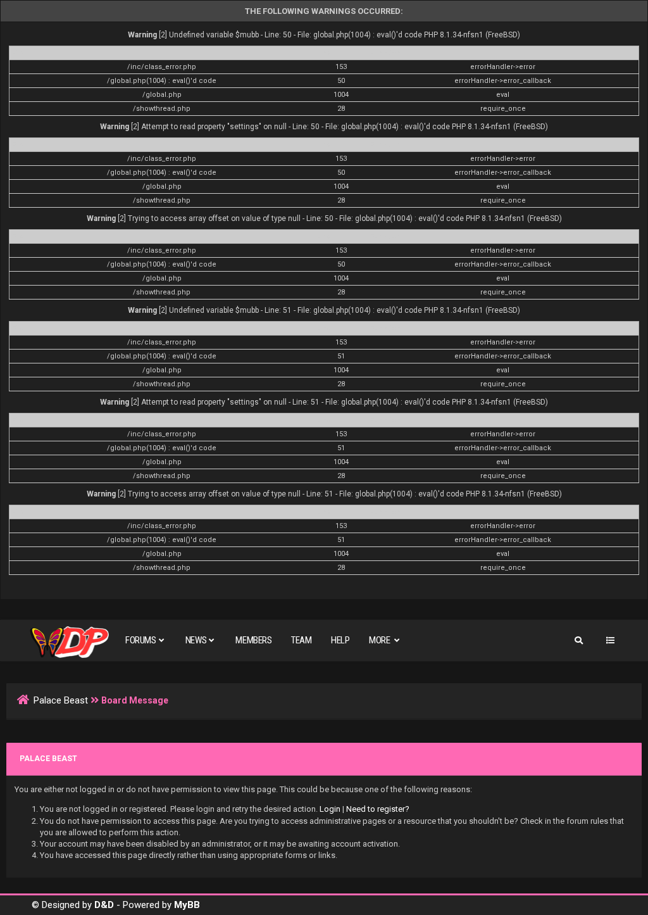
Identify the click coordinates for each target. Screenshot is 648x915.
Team (301, 640)
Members (253, 640)
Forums (140, 640)
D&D (104, 905)
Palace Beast (61, 700)
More (380, 640)
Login (330, 809)
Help (340, 640)
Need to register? (377, 809)
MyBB (187, 905)
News (195, 640)
